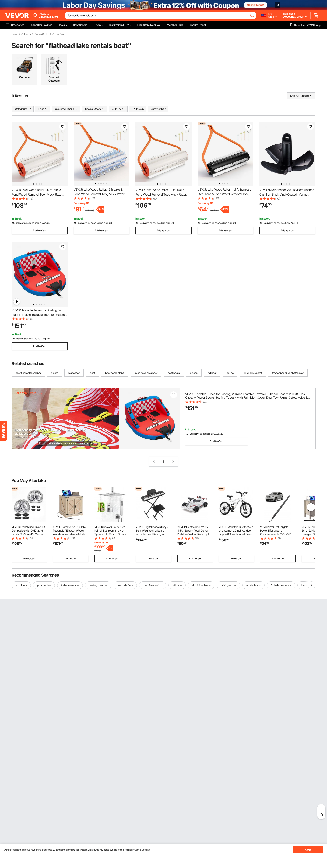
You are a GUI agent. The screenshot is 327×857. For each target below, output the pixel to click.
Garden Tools (58, 34)
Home (15, 34)
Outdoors (26, 34)
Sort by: (294, 95)
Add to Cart (40, 230)
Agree (308, 849)
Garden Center (42, 34)
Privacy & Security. (141, 849)
